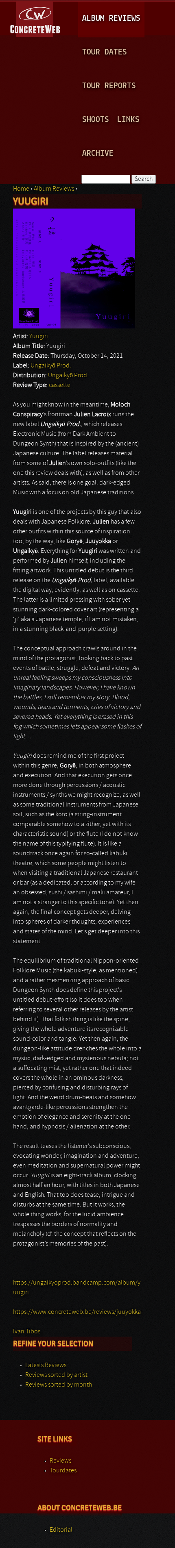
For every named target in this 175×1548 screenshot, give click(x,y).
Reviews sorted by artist (56, 1375)
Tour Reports (109, 86)
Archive (98, 153)
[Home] (35, 18)
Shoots (95, 119)
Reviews (60, 1461)
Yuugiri (38, 336)
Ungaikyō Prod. (51, 366)
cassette (59, 385)
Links (128, 119)
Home (21, 189)
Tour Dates (104, 52)
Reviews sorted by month (58, 1385)
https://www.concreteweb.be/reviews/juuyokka (77, 1312)
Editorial (61, 1530)
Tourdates (63, 1471)
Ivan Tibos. (27, 1331)
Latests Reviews (45, 1365)
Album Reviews (111, 18)
